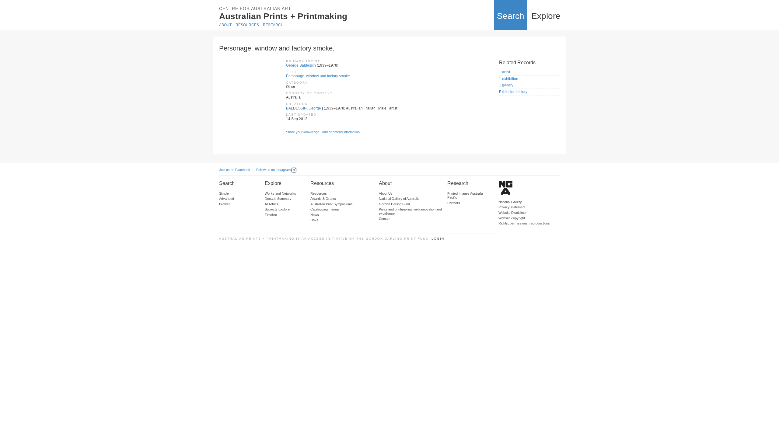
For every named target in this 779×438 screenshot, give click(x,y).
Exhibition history (513, 92)
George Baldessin (301, 65)
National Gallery (510, 202)
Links (314, 220)
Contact (384, 219)
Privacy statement (511, 207)
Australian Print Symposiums (331, 204)
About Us (386, 193)
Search (510, 16)
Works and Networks (280, 193)
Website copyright (511, 218)
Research (273, 25)
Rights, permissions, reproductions (524, 223)
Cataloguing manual (324, 209)
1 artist (504, 72)
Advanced (226, 198)
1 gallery (506, 85)
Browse (224, 204)
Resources (247, 25)
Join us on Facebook (234, 170)
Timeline (271, 215)
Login (437, 238)
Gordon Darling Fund (394, 204)
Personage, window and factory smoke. (318, 76)
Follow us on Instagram (274, 170)
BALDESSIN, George (303, 108)
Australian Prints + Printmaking (283, 16)
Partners (453, 203)
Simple (224, 193)
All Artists (271, 204)
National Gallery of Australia (399, 198)
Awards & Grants (323, 198)
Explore (546, 16)
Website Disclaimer (512, 212)
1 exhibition (508, 79)
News (314, 215)
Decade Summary (278, 198)
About (225, 25)
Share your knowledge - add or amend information (323, 132)
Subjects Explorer (278, 209)
